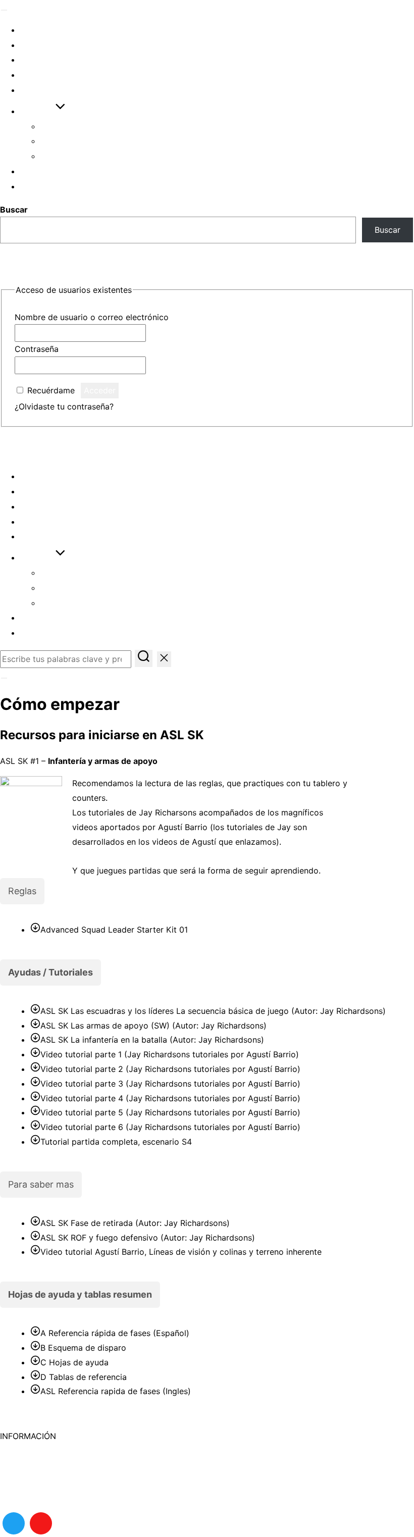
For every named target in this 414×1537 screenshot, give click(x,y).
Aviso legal (20, 1465)
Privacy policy (27, 1480)
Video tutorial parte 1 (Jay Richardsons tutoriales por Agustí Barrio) (169, 1054)
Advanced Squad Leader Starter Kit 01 (114, 930)
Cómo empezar (74, 126)
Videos (35, 60)
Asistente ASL (72, 141)
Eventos (40, 30)
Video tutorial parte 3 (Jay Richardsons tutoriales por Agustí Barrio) (170, 1084)
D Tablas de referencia (83, 1377)
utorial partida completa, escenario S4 (118, 1142)
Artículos (44, 45)
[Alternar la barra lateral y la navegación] (4, 678)
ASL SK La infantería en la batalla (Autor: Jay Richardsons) (152, 1040)
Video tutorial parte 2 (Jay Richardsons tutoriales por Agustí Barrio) (170, 1069)
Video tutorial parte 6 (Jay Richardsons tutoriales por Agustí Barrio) (170, 1127)
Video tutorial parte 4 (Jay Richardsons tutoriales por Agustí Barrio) (170, 1098)
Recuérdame (51, 390)
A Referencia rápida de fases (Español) (114, 1333)
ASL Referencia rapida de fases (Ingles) (115, 1391)
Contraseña (37, 349)
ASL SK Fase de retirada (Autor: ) (135, 1223)
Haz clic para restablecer (164, 406)
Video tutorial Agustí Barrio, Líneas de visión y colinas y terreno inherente (181, 1252)
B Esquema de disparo (83, 1348)
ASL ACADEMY (48, 448)
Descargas (46, 75)
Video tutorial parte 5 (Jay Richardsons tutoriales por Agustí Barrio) (170, 1112)
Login (32, 171)
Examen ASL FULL (78, 156)
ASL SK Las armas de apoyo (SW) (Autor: (152, 1025)
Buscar (14, 209)
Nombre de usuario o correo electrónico (92, 317)
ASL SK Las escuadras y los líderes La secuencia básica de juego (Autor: (211, 1011)
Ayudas (37, 111)
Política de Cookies (37, 1451)
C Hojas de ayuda (74, 1362)
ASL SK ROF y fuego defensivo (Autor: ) (147, 1238)
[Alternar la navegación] (4, 10)
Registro (41, 186)
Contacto (18, 1494)
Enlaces (40, 90)
